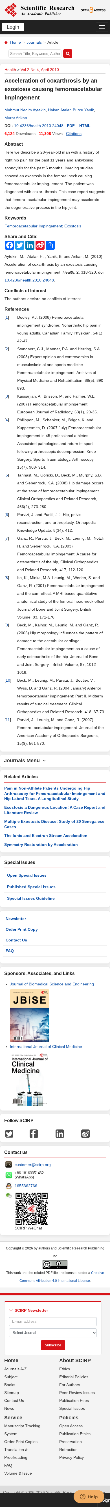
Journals (34, 42)
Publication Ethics (75, 1433)
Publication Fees (74, 1400)
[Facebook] (34, 1133)
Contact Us (16, 940)
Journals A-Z (15, 1369)
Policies (68, 1417)
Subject (10, 1377)
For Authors (69, 1384)
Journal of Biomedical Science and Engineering (52, 984)
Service (13, 1417)
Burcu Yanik (83, 110)
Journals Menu (23, 760)
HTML (85, 125)
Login (13, 27)
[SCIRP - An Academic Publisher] (39, 9)
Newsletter (16, 918)
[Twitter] (9, 1133)
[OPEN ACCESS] (93, 9)
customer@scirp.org (33, 1164)
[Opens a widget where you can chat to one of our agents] (88, 1497)
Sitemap (11, 1392)
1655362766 (26, 1186)
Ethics (64, 1369)
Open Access (71, 1426)
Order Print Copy (22, 929)
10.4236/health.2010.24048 (38, 125)
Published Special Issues (31, 887)
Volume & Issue (18, 1473)
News (9, 1408)
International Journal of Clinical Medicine (46, 1046)
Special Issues (72, 1408)
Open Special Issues (27, 875)
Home (15, 42)
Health (10, 69)
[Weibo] (85, 1133)
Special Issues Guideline (31, 898)
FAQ (10, 950)
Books (9, 1384)
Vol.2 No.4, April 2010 (40, 69)
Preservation (70, 1441)
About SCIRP (75, 1360)
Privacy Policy (71, 1457)
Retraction (68, 1449)
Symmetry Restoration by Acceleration (41, 844)
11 (8, 719)
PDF (71, 125)
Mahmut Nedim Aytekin (25, 110)
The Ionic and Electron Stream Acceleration (45, 835)
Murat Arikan (16, 118)
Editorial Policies (73, 1377)
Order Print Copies (21, 1441)
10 (8, 680)
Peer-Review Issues (77, 1392)
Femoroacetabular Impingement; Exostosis (43, 226)
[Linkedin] (60, 1133)
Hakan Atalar (59, 110)
